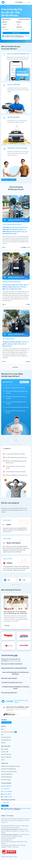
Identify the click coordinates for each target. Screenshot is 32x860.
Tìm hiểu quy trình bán (24, 19)
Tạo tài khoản (7, 722)
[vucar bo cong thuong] (8, 852)
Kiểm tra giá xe (16, 33)
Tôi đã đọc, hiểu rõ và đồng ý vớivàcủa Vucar (17, 36)
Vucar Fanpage (7, 791)
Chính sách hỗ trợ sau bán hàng (9, 771)
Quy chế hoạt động (13, 36)
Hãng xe (5, 21)
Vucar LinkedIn (7, 794)
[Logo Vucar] (7, 701)
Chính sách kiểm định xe (7, 774)
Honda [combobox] (4, 24)
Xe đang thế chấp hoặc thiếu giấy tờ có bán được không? (15, 687)
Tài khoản (19, 2)
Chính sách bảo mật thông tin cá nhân (10, 766)
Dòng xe (19, 21)
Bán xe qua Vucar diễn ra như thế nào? (12, 664)
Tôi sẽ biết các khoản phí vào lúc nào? (11, 682)
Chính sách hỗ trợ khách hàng (8, 768)
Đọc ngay (6, 625)
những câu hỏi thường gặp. (14, 660)
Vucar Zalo (6, 788)
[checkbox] (3, 36)
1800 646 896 (7, 786)
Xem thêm (15, 367)
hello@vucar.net (7, 796)
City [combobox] (18, 24)
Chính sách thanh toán (6, 776)
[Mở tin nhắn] (25, 2)
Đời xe (4, 27)
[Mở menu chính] (29, 2)
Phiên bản (19, 27)
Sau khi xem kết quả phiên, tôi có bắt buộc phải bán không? (15, 673)
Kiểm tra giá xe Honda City (9, 179)
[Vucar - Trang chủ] (3, 2)
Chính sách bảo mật (25, 808)
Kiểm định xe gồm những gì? (9, 678)
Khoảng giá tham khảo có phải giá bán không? (14, 668)
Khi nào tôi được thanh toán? (9, 692)
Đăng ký (5, 805)
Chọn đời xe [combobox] (5, 29)
